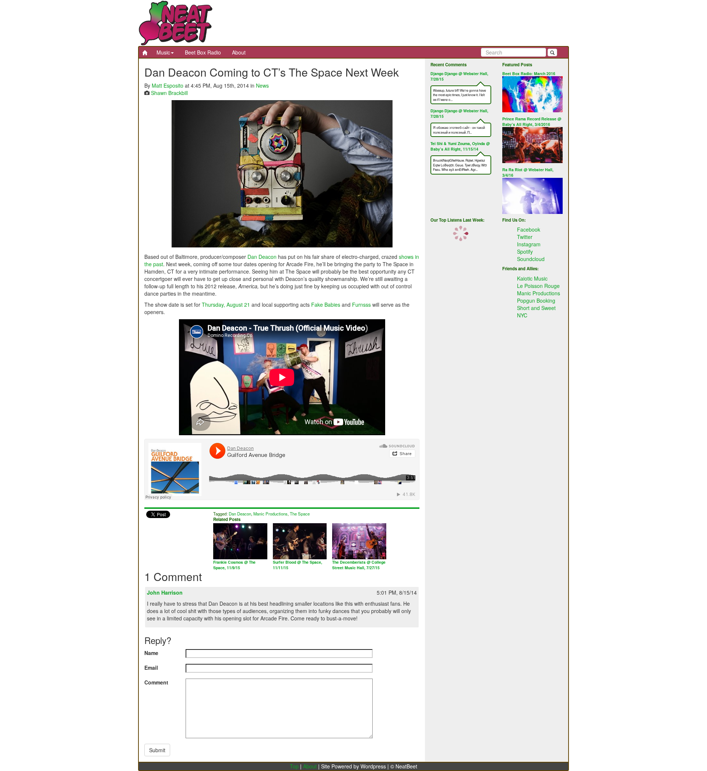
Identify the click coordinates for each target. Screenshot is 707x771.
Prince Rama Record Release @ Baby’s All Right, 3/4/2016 (531, 121)
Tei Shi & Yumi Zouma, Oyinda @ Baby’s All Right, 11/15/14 (460, 146)
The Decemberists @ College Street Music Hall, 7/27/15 (359, 564)
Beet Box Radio (203, 52)
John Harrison (165, 592)
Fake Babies (325, 304)
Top (294, 766)
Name (151, 652)
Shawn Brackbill (169, 92)
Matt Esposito (167, 85)
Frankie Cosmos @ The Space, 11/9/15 (234, 564)
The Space (300, 514)
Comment (156, 682)
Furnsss (361, 304)
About (239, 52)
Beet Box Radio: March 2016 (528, 73)
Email (151, 667)
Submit (157, 750)
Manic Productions (270, 514)
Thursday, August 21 (226, 304)
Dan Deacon (262, 256)
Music (163, 52)
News (262, 85)
